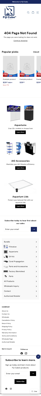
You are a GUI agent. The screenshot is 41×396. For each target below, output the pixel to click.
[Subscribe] (33, 373)
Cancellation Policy (8, 320)
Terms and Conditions (9, 336)
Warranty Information (9, 333)
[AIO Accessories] (20, 149)
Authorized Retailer (8, 342)
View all (36, 52)
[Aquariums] (20, 113)
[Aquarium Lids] (20, 185)
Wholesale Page (7, 339)
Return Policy (6, 323)
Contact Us (6, 314)
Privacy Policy (6, 329)
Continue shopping (21, 41)
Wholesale (5, 317)
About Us (5, 311)
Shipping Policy (7, 326)
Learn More (20, 132)
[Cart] (33, 12)
